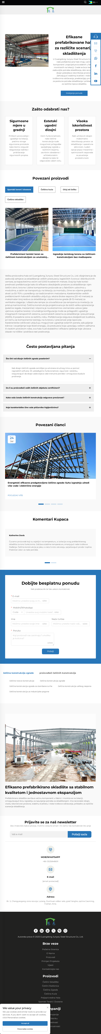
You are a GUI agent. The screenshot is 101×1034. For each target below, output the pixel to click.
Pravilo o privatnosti (50, 1026)
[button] (41, 504)
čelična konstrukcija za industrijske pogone (29, 691)
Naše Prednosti (50, 1022)
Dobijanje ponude (74, 93)
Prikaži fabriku (50, 1018)
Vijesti (50, 965)
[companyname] (50, 10)
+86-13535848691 (50, 861)
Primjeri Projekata (50, 961)
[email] (95, 44)
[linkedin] (95, 74)
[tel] (95, 51)
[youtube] (95, 81)
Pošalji (50, 651)
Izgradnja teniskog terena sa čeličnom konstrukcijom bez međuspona (74, 255)
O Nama (50, 953)
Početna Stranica (50, 949)
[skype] (59, 931)
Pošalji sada (79, 834)
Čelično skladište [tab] (15, 199)
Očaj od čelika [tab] (69, 189)
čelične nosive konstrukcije (21, 681)
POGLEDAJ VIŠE (15, 495)
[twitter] (53, 931)
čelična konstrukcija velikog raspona (74, 686)
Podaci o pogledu (27, 229)
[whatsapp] (95, 59)
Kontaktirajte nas (50, 969)
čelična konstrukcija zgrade (52, 681)
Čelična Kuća (50, 993)
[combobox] (17, 612)
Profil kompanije (50, 1014)
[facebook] (95, 66)
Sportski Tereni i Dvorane (50, 1001)
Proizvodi (50, 957)
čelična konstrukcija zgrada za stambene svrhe (30, 686)
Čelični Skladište (51, 982)
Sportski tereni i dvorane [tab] (19, 189)
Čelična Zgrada (50, 990)
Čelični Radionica (50, 986)
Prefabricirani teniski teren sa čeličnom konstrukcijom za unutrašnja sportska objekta (27, 256)
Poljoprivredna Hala (50, 997)
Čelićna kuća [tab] (47, 189)
